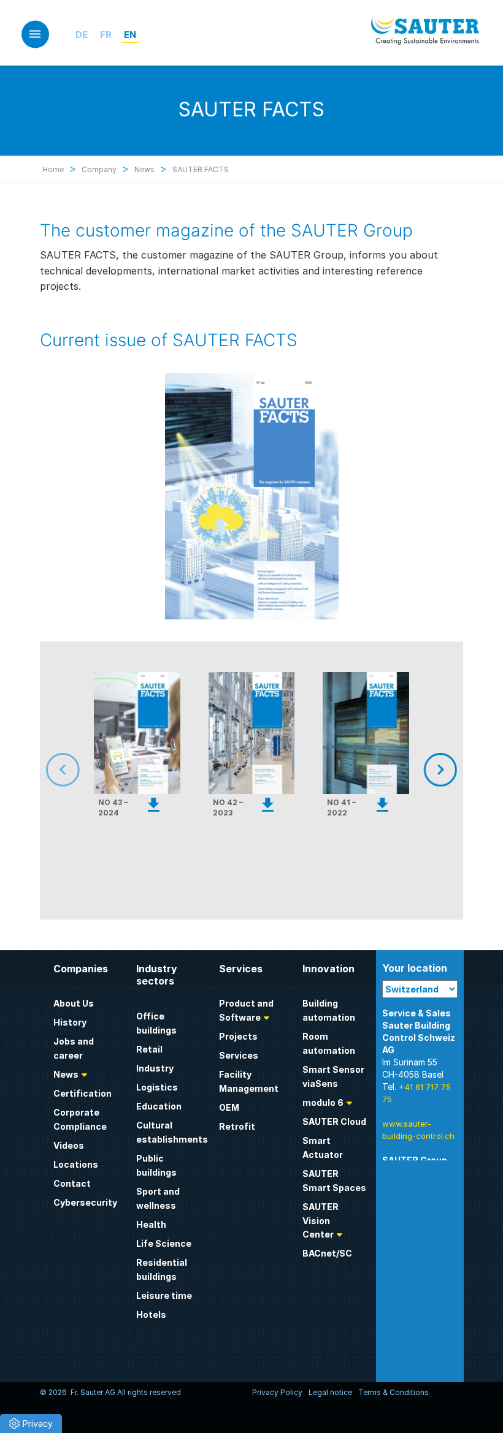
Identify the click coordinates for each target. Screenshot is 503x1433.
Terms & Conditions (393, 1392)
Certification (82, 1093)
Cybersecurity (85, 1202)
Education (159, 1106)
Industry (155, 1068)
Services (238, 1055)
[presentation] (79, 770)
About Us (73, 1003)
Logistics (157, 1087)
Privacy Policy (277, 1392)
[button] (31, 1423)
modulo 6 (323, 1102)
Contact (72, 1183)
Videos (68, 1145)
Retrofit (237, 1126)
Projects (238, 1036)
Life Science (163, 1243)
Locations (75, 1164)
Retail (149, 1049)
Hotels (151, 1314)
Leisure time (164, 1295)
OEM (229, 1107)
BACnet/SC (327, 1253)
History (69, 1022)
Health (151, 1224)
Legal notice (330, 1392)
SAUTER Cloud (334, 1121)
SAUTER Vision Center (320, 1220)
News (66, 1074)
